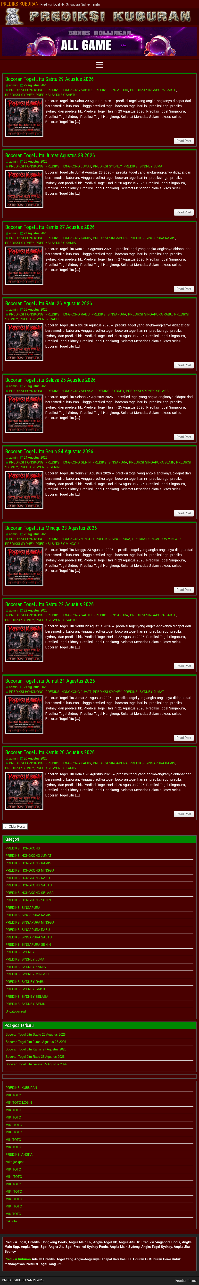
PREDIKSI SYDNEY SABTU (56, 95)
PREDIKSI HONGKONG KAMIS (68, 238)
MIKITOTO (13, 1095)
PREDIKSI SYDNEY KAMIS (56, 243)
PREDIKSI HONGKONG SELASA (69, 391)
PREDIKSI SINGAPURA (110, 90)
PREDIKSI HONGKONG (26, 90)
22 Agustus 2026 (35, 610)
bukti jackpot (15, 1162)
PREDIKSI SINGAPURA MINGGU (156, 539)
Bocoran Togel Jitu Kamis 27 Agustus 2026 (50, 227)
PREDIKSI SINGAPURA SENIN (151, 462)
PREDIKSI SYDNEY (19, 95)
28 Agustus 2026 (35, 161)
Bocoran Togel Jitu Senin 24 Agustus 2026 (49, 451)
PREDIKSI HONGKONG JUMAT (68, 166)
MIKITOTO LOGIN (19, 1102)
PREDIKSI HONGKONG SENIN (68, 462)
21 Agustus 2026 (35, 687)
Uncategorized (16, 1011)
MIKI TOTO (14, 1125)
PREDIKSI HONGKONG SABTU (68, 90)
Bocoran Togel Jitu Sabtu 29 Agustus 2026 (49, 79)
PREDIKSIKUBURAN (20, 4)
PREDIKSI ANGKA (19, 1154)
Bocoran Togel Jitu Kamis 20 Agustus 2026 (50, 752)
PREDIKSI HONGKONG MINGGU (69, 539)
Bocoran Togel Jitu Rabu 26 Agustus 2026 (48, 303)
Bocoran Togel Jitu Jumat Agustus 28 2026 (50, 155)
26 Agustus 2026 (35, 309)
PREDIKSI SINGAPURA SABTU (153, 90)
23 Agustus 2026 (35, 534)
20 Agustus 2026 (35, 758)
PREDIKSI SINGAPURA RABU (150, 314)
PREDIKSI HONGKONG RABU (67, 314)
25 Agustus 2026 (35, 386)
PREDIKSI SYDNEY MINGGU (57, 544)
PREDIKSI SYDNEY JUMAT (144, 166)
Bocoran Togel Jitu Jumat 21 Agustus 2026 (50, 681)
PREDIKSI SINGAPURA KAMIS (152, 238)
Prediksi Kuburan (18, 1259)
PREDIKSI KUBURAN (21, 1088)
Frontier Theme (186, 1280)
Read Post (183, 141)
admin (13, 85)
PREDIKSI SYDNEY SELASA (147, 391)
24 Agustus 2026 (35, 457)
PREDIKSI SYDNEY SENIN (39, 467)
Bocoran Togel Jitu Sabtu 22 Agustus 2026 (49, 604)
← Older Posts (15, 826)
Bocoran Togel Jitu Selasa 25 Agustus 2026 (50, 380)
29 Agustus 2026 (35, 85)
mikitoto (11, 1221)
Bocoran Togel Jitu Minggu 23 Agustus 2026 (51, 528)
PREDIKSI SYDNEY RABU (39, 319)
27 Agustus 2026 (35, 233)
